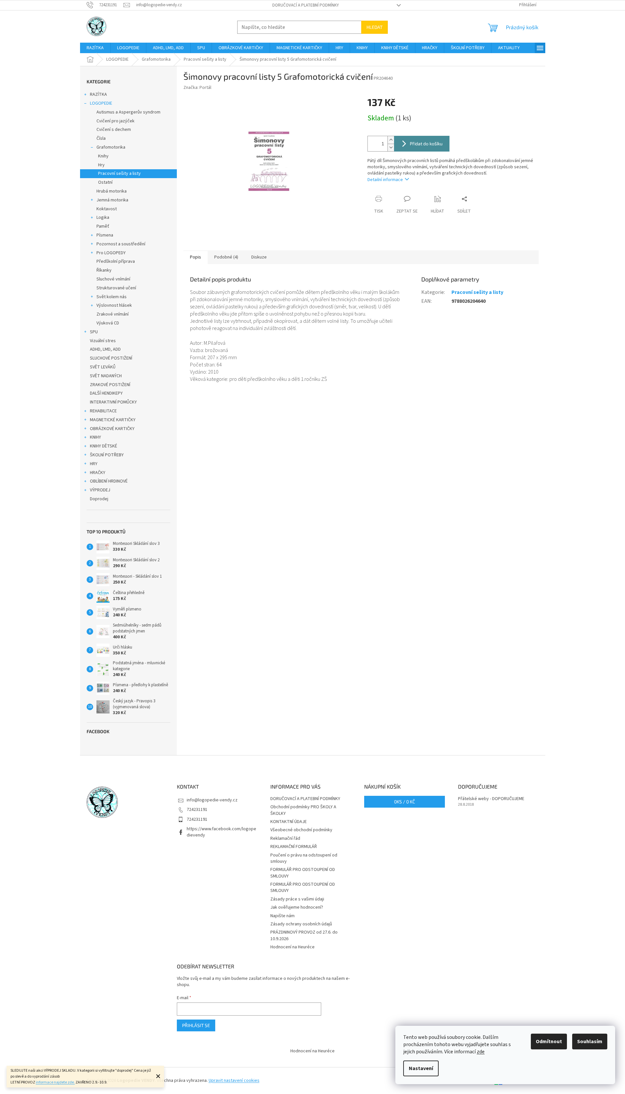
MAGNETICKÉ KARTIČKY (112, 420)
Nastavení (421, 1068)
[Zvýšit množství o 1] (390, 140)
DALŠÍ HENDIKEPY (106, 393)
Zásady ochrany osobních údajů (301, 924)
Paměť (102, 226)
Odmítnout (549, 1041)
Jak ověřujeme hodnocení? (296, 907)
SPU (94, 332)
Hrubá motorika (111, 191)
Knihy (103, 156)
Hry (101, 165)
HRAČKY (97, 472)
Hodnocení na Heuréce (292, 947)
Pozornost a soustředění (120, 244)
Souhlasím (589, 1041)
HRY (93, 464)
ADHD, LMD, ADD (105, 349)
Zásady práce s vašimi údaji (297, 899)
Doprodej (99, 499)
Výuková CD (107, 323)
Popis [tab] (195, 257)
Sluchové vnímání (113, 279)
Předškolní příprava (115, 261)
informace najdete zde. (55, 1082)
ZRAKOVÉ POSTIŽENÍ (110, 385)
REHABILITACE (103, 411)
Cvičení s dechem (113, 129)
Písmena (104, 235)
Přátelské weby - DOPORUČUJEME (491, 799)
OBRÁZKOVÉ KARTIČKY (112, 428)
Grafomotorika (110, 147)
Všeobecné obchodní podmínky (301, 830)
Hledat (374, 27)
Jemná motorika (112, 200)
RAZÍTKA (98, 94)
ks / (404, 801)
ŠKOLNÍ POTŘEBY (107, 455)
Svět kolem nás (111, 297)
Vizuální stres (103, 341)
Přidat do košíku (426, 143)
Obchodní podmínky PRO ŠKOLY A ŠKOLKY (303, 810)
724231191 (197, 809)
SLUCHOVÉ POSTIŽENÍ (111, 358)
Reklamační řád (285, 838)
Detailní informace (385, 179)
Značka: (197, 87)
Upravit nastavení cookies (234, 1080)
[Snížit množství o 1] (390, 147)
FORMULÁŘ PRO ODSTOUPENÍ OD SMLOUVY (302, 872)
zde (481, 1051)
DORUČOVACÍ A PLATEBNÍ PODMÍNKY (305, 5)
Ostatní (105, 182)
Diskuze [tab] (259, 257)
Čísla (101, 138)
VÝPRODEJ (100, 490)
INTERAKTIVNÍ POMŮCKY (113, 402)
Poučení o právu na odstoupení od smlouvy (303, 858)
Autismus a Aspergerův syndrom (128, 112)
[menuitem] (95, 48)
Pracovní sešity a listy (119, 173)
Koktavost (106, 209)
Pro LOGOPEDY (111, 253)
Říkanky (104, 270)
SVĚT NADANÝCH (106, 376)
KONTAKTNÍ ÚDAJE (288, 821)
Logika (102, 217)
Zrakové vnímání (112, 314)
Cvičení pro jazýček (115, 121)
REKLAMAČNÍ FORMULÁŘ (293, 846)
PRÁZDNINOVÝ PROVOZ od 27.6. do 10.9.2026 (304, 935)
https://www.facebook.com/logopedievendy (221, 832)
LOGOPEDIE (101, 103)
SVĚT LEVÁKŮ (102, 367)
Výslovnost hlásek (114, 305)
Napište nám (282, 916)
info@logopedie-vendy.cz (212, 800)
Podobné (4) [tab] (226, 257)
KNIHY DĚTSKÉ (103, 446)
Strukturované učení (116, 288)
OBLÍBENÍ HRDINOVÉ (109, 481)
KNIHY (95, 437)
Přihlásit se (196, 1025)
